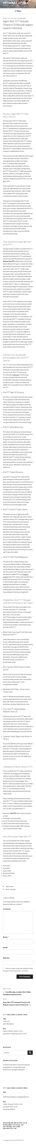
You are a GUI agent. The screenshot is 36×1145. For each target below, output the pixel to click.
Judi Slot (10, 886)
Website (6, 958)
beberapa (16, 375)
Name (5, 937)
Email (5, 947)
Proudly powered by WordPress (13, 1140)
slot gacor (11, 889)
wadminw (22, 18)
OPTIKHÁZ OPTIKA (16, 3)
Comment (7, 909)
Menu (19, 11)
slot (4, 181)
